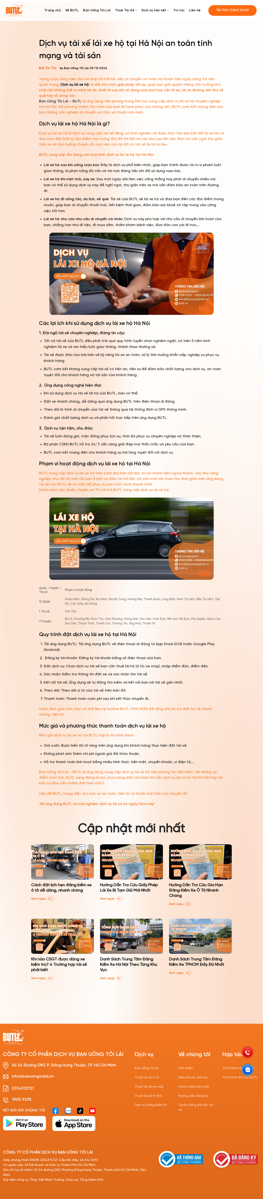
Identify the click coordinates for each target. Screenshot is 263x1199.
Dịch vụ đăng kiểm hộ (151, 1105)
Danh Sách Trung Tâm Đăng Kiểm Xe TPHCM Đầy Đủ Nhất (196, 962)
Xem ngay (39, 898)
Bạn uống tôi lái (146, 1068)
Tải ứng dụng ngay (232, 10)
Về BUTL (71, 10)
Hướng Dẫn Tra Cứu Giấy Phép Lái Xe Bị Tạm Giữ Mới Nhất (129, 888)
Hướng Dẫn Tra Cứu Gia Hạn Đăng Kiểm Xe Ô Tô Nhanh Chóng (196, 890)
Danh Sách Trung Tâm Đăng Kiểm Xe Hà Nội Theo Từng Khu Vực (128, 964)
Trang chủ (52, 10)
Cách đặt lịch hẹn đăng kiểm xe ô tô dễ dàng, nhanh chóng (61, 888)
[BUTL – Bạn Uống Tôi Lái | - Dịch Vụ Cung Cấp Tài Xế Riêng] (14, 10)
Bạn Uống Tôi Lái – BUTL (60, 101)
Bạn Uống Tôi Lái (97, 10)
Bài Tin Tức (48, 68)
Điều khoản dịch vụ (192, 1077)
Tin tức (179, 10)
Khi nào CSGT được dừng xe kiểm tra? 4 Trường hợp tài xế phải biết (59, 964)
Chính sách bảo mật (193, 1086)
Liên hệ (195, 10)
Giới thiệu (185, 1068)
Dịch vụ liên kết (154, 10)
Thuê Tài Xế (124, 10)
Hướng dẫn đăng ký (193, 1096)
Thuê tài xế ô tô (147, 1077)
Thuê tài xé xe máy (149, 1086)
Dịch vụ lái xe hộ (75, 85)
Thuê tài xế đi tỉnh (148, 1096)
